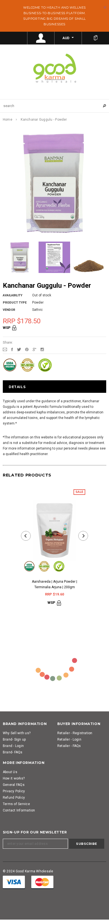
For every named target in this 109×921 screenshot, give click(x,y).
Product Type (15, 302)
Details (17, 387)
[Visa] (14, 882)
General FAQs (14, 785)
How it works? (14, 778)
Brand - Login (13, 746)
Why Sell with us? (16, 733)
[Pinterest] (27, 349)
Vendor (9, 310)
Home (7, 119)
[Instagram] (42, 349)
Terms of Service (16, 804)
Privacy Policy (14, 791)
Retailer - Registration (75, 733)
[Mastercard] (42, 882)
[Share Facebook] (12, 349)
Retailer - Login (69, 739)
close (105, 7)
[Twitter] (19, 349)
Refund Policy (14, 798)
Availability (12, 295)
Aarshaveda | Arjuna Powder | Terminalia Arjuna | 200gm (54, 584)
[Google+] (34, 349)
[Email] (5, 349)
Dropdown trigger (41, 38)
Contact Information (19, 810)
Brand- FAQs (13, 752)
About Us (10, 772)
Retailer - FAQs (69, 746)
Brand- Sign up (14, 739)
